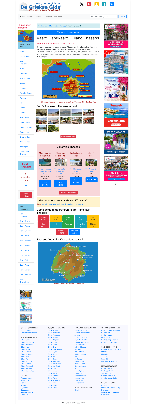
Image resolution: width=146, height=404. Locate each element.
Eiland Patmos (53, 376)
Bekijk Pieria (24, 265)
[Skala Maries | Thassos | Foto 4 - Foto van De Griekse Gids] (77, 121)
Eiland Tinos (52, 388)
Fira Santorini (79, 349)
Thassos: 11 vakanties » (68, 32)
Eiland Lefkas (26, 352)
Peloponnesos (26, 378)
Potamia (23, 98)
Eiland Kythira (53, 368)
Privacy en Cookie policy (110, 388)
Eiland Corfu (25, 340)
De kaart (49, 17)
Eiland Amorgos (54, 335)
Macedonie (53, 26)
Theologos (24, 147)
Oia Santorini (79, 352)
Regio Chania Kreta (81, 342)
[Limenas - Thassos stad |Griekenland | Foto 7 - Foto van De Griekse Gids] (53, 121)
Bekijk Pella (24, 260)
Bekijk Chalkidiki (23, 215)
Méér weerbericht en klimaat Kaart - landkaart (66, 204)
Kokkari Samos (80, 354)
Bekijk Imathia (25, 236)
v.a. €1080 (61, 183)
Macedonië (25, 380)
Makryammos (25, 78)
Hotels (76, 390)
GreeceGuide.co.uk (108, 376)
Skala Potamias (25, 127)
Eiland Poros (52, 378)
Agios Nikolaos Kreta (82, 333)
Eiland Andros (53, 337)
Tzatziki (104, 357)
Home (22, 16)
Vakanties (40, 17)
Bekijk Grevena (25, 231)
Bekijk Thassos (25, 275)
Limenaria (23, 74)
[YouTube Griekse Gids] (89, 4)
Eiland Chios (52, 345)
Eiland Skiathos (26, 368)
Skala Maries (24, 117)
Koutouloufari (79, 359)
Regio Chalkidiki (80, 340)
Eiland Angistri (53, 340)
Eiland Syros (52, 385)
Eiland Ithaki (52, 359)
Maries (22, 83)
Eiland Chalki (53, 342)
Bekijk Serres (25, 270)
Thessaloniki (79, 383)
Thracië (24, 385)
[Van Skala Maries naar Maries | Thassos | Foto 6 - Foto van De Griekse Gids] (41, 113)
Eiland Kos (25, 347)
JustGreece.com (107, 373)
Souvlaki (104, 359)
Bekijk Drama (25, 221)
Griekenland (42, 26)
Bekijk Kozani (25, 255)
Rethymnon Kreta (80, 376)
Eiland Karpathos (27, 342)
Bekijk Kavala (25, 245)
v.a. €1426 (45, 183)
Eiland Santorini (27, 366)
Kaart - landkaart (23, 62)
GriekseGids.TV (107, 371)
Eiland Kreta (25, 349)
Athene (77, 335)
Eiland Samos (26, 364)
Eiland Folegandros (55, 349)
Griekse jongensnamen (109, 340)
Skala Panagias (25, 122)
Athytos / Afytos (80, 337)
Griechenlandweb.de (109, 378)
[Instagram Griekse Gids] (96, 4)
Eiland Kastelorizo (54, 364)
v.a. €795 (91, 179)
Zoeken (122, 17)
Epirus (23, 383)
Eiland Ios (51, 357)
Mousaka (104, 354)
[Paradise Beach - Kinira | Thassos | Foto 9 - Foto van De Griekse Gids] (53, 113)
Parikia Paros (79, 373)
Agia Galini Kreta (80, 330)
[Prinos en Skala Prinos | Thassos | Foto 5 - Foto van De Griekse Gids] (89, 121)
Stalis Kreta (78, 380)
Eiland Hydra (52, 352)
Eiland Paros (25, 359)
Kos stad (77, 357)
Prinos (22, 108)
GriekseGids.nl (106, 368)
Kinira (22, 69)
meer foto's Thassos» (68, 136)
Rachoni (23, 113)
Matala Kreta (79, 361)
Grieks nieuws (106, 335)
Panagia (23, 88)
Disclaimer (105, 390)
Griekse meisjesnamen (109, 342)
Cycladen (24, 388)
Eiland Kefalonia (27, 345)
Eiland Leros (52, 371)
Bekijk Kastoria (25, 241)
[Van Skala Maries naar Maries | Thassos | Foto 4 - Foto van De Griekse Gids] (53, 129)
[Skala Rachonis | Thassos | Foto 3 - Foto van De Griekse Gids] (41, 121)
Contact (104, 385)
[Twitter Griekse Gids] (81, 4)
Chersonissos (79, 345)
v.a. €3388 (76, 181)
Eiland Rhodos (26, 361)
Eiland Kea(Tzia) (54, 366)
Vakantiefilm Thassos (24, 153)
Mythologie (105, 337)
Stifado (104, 352)
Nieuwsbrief (105, 395)
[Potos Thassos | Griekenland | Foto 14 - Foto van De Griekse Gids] (89, 113)
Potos (22, 103)
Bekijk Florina (25, 226)
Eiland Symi (52, 383)
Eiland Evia (52, 347)
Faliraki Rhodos (80, 347)
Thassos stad (25, 142)
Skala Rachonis (25, 137)
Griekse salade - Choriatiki (111, 349)
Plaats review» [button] (26, 195)
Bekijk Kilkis (24, 250)
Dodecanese (25, 390)
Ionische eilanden (27, 392)
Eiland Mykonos (27, 354)
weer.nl (44, 204)
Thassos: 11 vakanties (68, 193)
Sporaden (24, 395)
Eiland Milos (52, 373)
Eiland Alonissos (54, 333)
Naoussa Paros (80, 366)
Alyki (22, 52)
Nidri (76, 368)
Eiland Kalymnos (54, 361)
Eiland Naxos (26, 357)
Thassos (63, 26)
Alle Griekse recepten (109, 361)
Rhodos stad (79, 378)
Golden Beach (25, 57)
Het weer (58, 17)
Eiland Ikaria (52, 354)
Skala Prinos (24, 132)
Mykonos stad (79, 364)
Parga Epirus (79, 371)
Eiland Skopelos (54, 380)
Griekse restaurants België (111, 330)
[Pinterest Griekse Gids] (112, 4)
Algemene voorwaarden (110, 392)
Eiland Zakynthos (27, 371)
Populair (30, 17)
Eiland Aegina (53, 330)
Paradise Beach (25, 93)
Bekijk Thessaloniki (24, 281)
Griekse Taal (106, 333)
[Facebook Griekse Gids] (104, 4)
